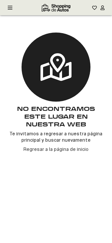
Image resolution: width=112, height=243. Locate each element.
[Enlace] (56, 8)
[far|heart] (94, 8)
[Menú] (10, 8)
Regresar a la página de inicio (56, 149)
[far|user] (103, 8)
